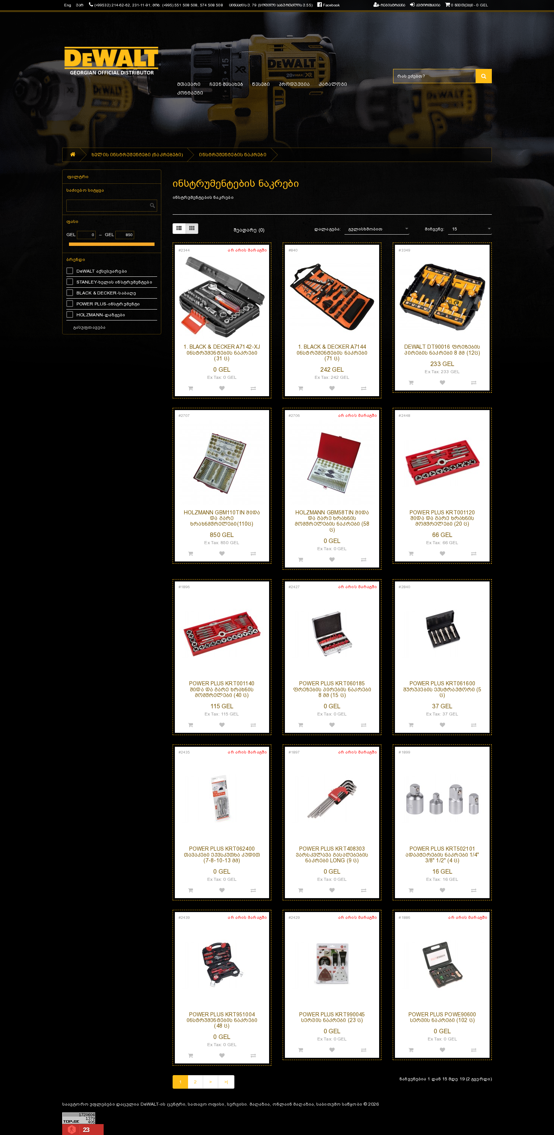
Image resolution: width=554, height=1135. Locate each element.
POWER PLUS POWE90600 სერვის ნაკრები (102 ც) (442, 1017)
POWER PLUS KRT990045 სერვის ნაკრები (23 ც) (332, 1017)
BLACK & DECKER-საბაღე (106, 293)
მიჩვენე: (435, 229)
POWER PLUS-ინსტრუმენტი (108, 304)
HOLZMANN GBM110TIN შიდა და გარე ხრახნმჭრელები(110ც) (222, 518)
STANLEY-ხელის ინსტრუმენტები (114, 282)
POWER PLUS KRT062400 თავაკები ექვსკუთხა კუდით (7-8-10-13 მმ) (222, 854)
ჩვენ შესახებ (226, 84)
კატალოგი (333, 84)
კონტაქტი (190, 93)
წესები (261, 84)
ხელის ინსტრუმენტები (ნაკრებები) (137, 154)
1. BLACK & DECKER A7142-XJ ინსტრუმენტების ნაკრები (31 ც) (222, 353)
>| (226, 1082)
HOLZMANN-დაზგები (101, 314)
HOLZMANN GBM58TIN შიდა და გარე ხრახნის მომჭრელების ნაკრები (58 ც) (332, 521)
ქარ (79, 5)
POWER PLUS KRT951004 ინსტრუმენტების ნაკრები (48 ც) (222, 1020)
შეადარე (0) (249, 230)
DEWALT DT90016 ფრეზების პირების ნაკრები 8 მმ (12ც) (442, 349)
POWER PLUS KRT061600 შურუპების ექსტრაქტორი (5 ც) (442, 689)
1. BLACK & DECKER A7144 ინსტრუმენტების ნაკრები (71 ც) (332, 353)
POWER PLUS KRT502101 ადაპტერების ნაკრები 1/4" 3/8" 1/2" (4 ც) (442, 854)
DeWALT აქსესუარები (102, 271)
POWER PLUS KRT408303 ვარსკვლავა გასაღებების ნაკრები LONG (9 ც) (332, 854)
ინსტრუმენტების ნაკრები (232, 154)
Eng (67, 5)
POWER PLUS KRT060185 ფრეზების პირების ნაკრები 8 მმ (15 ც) (332, 689)
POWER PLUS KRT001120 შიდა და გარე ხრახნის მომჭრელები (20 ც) (442, 518)
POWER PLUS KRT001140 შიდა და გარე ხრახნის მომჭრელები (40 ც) (221, 689)
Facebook (331, 5)
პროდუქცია (294, 84)
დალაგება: (327, 229)
